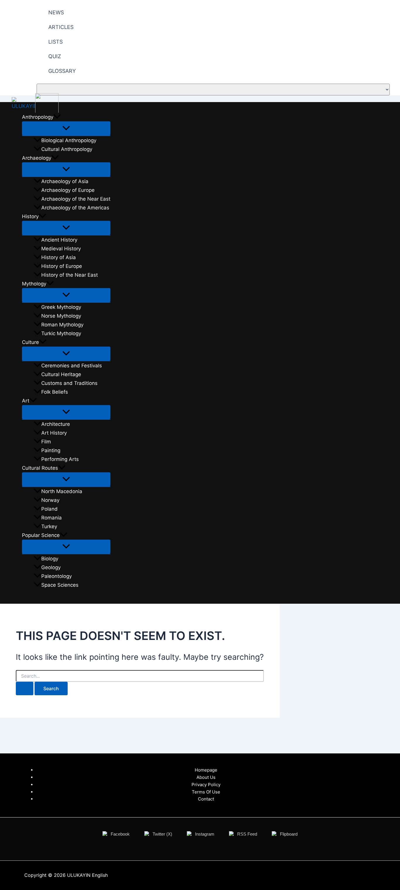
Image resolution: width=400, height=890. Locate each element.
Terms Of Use (206, 792)
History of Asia (58, 257)
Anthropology (37, 117)
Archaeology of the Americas (75, 208)
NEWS (56, 12)
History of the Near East (69, 275)
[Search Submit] (24, 688)
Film (46, 442)
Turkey (49, 526)
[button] (57, 117)
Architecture (55, 424)
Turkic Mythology (61, 333)
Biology (49, 559)
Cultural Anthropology (66, 149)
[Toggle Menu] (66, 128)
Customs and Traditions (69, 383)
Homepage (206, 770)
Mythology (34, 284)
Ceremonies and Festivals (71, 366)
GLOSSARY (62, 71)
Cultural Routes (40, 468)
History (30, 216)
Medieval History (61, 249)
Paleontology (56, 576)
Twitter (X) (162, 834)
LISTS (55, 42)
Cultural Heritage (61, 374)
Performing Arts (60, 459)
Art (25, 401)
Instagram (204, 834)
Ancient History (59, 240)
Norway (50, 500)
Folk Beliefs (54, 392)
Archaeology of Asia (64, 181)
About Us (206, 777)
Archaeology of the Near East (75, 199)
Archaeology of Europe (68, 190)
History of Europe (61, 266)
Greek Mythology (61, 307)
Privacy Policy (206, 784)
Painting (50, 450)
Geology (51, 567)
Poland (49, 509)
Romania (51, 518)
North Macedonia (61, 491)
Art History (54, 433)
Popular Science (41, 535)
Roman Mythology (62, 325)
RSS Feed (247, 834)
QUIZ (54, 56)
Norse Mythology (61, 316)
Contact (206, 799)
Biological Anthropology (68, 140)
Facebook (120, 834)
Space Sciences (59, 585)
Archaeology (36, 158)
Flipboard (289, 834)
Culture (30, 342)
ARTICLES (60, 27)
